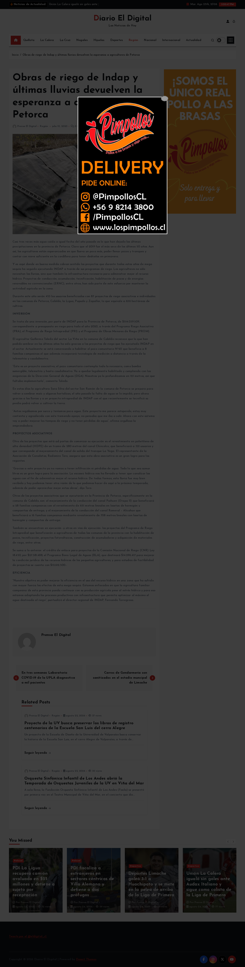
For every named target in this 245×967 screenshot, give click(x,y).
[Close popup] (164, 98)
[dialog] (122, 165)
